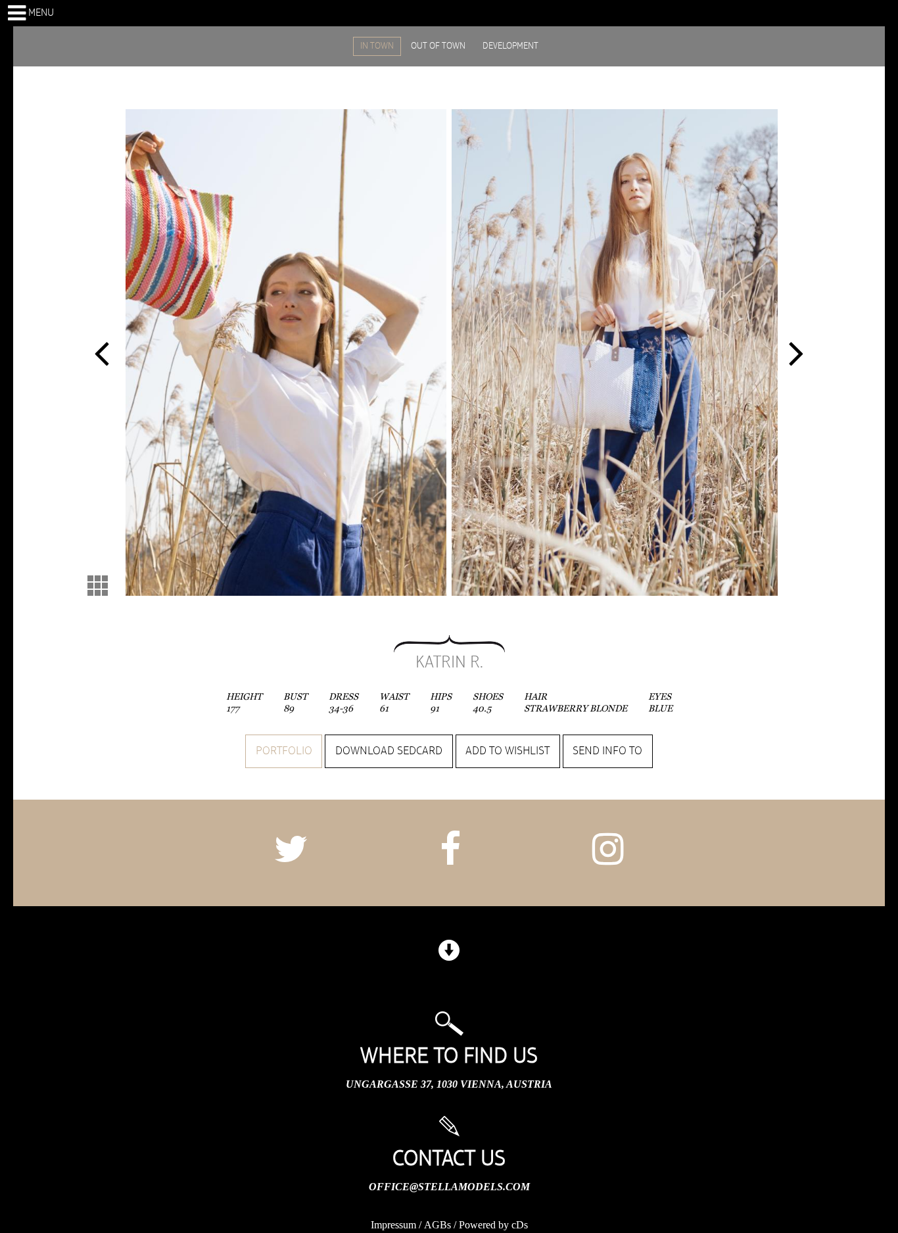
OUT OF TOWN (438, 46)
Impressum (393, 1224)
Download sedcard (388, 751)
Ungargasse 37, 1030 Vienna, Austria (449, 1084)
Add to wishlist (507, 751)
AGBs (437, 1224)
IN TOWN (377, 46)
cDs (519, 1224)
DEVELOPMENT (510, 46)
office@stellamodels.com (449, 1186)
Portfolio (284, 751)
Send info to (607, 751)
